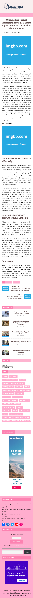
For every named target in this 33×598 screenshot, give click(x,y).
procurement (7, 403)
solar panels (24, 410)
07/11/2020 (6, 32)
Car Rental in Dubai (17, 383)
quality (19, 407)
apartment (13, 376)
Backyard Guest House (10, 380)
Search (27, 552)
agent (9, 282)
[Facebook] (3, 524)
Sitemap (27, 591)
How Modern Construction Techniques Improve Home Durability (21, 322)
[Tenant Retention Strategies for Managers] (5, 354)
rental (15, 410)
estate (16, 282)
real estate (6, 410)
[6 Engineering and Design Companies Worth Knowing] (5, 315)
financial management (10, 390)
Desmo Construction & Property (20, 545)
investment (7, 397)
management (17, 397)
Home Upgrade (25, 390)
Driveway (19, 386)
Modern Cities (24, 400)
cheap (5, 386)
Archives (4, 365)
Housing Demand (8, 393)
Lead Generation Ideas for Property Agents (13, 518)
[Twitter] (12, 524)
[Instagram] (21, 524)
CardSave (6, 383)
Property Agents (8, 407)
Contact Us (7, 591)
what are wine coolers (21, 417)
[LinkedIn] (8, 524)
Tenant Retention (16, 414)
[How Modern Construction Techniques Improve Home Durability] (5, 325)
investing (19, 393)
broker (22, 380)
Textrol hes (7, 417)
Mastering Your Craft (10, 400)
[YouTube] (16, 524)
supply (5, 414)
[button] (30, 14)
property (17, 403)
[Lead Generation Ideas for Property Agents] (5, 345)
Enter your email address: (16, 534)
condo (11, 386)
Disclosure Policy (17, 591)
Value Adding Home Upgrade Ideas (11, 514)
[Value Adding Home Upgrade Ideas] (5, 335)
